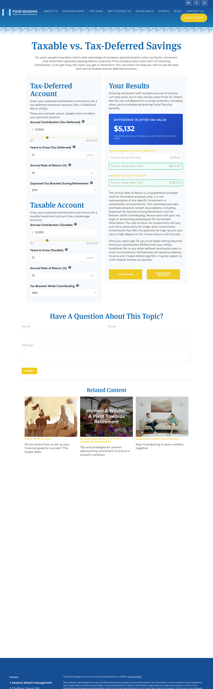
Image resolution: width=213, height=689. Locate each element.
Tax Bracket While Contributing (54, 286)
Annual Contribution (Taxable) (53, 224)
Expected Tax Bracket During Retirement (61, 183)
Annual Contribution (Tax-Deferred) (57, 122)
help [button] (83, 121)
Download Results (163, 274)
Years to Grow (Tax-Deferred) (53, 147)
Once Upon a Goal (38, 439)
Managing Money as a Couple (157, 439)
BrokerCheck (134, 676)
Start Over (125, 274)
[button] (51, 11)
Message (28, 345)
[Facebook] (196, 3)
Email (112, 326)
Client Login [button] (193, 18)
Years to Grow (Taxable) (49, 250)
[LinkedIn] (188, 3)
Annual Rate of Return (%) (50, 165)
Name (26, 326)
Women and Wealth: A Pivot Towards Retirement (101, 440)
